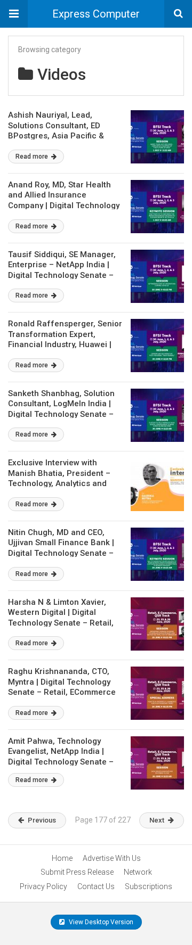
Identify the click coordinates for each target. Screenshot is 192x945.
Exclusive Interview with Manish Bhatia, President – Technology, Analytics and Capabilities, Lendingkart (59, 478)
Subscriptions (148, 886)
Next (156, 820)
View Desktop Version (100, 922)
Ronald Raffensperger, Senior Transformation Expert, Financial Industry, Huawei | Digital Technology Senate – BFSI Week (65, 344)
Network (138, 872)
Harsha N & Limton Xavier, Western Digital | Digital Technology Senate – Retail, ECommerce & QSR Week (61, 617)
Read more (32, 156)
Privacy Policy (43, 886)
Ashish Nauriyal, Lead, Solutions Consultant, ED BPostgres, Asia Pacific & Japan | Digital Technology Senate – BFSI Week (58, 135)
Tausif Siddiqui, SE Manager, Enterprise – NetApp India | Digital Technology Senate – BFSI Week (62, 270)
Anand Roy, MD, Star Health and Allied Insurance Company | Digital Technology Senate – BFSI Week (63, 200)
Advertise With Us (112, 858)
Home (62, 858)
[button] (14, 14)
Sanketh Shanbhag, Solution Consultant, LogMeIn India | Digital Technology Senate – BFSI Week (61, 409)
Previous (42, 820)
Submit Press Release (77, 872)
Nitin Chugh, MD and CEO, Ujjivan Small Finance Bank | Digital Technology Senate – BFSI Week (61, 548)
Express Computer (96, 13)
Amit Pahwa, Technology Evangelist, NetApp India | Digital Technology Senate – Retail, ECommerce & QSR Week (61, 761)
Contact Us (96, 886)
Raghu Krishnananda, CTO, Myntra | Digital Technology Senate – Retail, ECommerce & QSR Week (62, 687)
